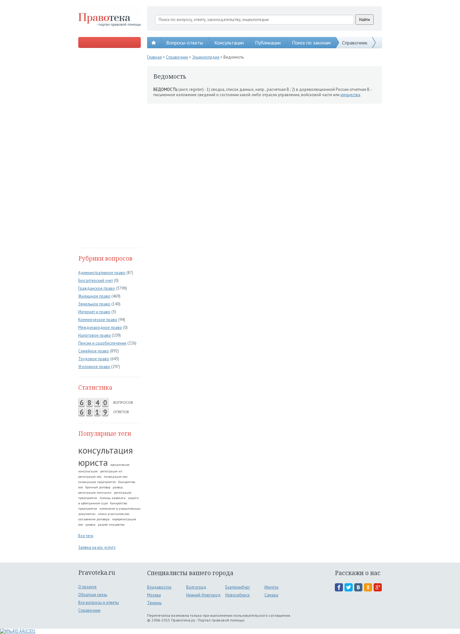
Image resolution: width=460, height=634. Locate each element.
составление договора (94, 519)
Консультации (229, 42)
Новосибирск (237, 595)
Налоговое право (94, 335)
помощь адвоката (112, 498)
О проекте (87, 587)
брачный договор (97, 487)
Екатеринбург (237, 587)
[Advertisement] (109, 148)
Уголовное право (94, 366)
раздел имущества (111, 524)
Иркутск (271, 587)
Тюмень (154, 602)
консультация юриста (105, 456)
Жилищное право (94, 296)
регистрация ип (111, 471)
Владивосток (159, 587)
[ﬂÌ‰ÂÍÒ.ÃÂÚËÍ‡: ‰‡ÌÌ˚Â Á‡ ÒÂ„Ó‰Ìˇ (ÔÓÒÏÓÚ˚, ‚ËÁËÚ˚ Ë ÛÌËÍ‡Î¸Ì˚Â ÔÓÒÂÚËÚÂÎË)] (17, 631)
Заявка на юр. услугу (96, 547)
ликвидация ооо (115, 477)
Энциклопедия (205, 57)
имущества (350, 94)
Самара (271, 595)
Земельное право (94, 304)
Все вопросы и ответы (98, 602)
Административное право (101, 272)
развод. (118, 487)
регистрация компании (94, 493)
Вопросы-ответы (184, 42)
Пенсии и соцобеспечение (102, 343)
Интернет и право (94, 311)
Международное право (100, 327)
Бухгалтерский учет (95, 280)
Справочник (354, 42)
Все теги (85, 535)
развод (90, 524)
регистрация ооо (89, 477)
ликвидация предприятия (97, 482)
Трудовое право (93, 358)
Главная (154, 57)
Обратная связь (92, 594)
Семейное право (93, 351)
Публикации (268, 42)
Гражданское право (96, 288)
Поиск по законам (311, 42)
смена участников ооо (113, 514)
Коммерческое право (97, 319)
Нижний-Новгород (203, 595)
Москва (154, 595)
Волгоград (196, 587)
